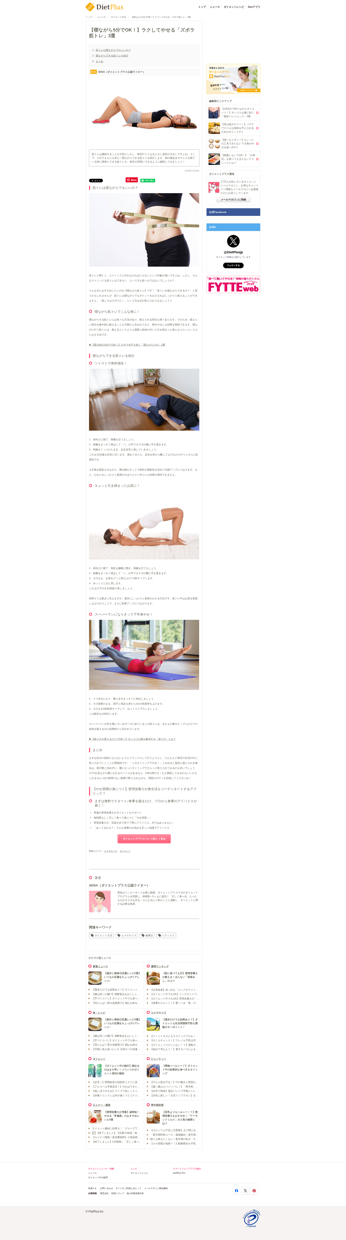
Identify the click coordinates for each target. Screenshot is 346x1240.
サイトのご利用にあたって (128, 1188)
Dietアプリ (254, 6)
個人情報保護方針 (135, 1193)
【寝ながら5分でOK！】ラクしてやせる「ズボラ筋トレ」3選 (161, 17)
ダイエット (125, 851)
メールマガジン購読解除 (156, 1188)
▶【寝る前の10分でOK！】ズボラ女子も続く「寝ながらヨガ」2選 (127, 344)
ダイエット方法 (118, 17)
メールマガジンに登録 (233, 199)
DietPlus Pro (179, 1173)
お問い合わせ (106, 1188)
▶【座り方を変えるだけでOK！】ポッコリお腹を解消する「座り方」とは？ (132, 739)
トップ (202, 6)
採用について (117, 1193)
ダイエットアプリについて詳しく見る (144, 838)
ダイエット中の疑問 (98, 1177)
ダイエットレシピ (234, 6)
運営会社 (104, 1193)
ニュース (215, 6)
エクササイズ (110, 851)
